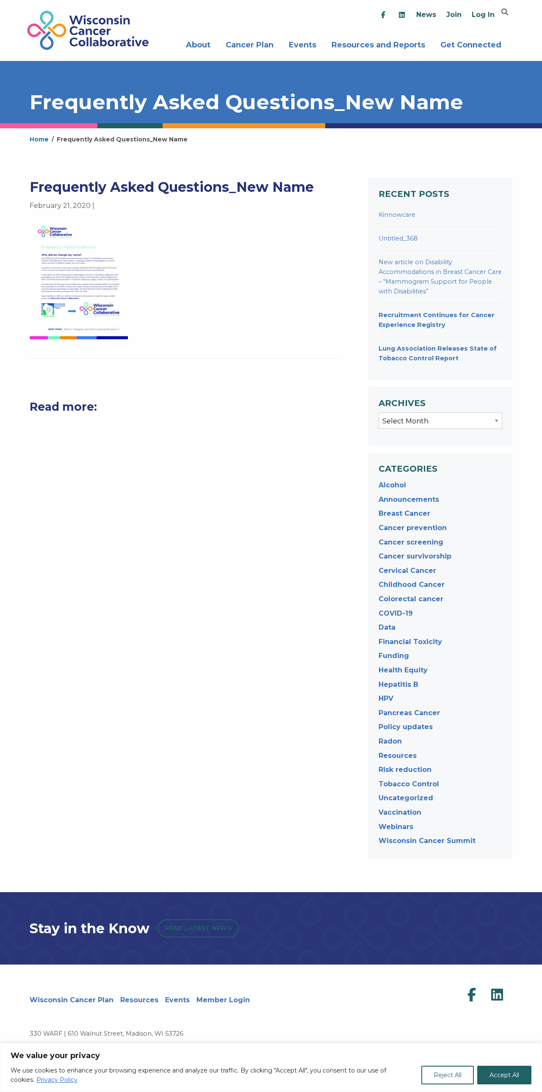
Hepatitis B (398, 684)
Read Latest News (198, 928)
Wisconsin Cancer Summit (427, 841)
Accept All (504, 1075)
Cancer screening (411, 542)
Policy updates (406, 727)
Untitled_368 (398, 238)
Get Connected (470, 43)
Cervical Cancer (407, 571)
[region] (271, 1067)
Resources (398, 756)
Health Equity (403, 670)
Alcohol (392, 485)
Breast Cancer (404, 513)
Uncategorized (406, 798)
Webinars (396, 827)
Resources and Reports (378, 43)
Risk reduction (405, 770)
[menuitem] (383, 15)
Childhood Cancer (412, 585)
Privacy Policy (56, 1080)
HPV (386, 698)
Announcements (409, 499)
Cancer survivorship (415, 556)
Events (302, 43)
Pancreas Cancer (409, 713)
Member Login (223, 1000)
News (426, 15)
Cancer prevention (413, 528)
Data (387, 627)
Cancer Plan (250, 43)
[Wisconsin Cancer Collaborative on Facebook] (471, 995)
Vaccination (400, 812)
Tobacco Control (409, 784)
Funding (394, 656)
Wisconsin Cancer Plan (71, 1000)
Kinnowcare (397, 214)
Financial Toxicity (410, 642)
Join (454, 15)
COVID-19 (396, 613)
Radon (390, 741)
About (198, 43)
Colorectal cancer (411, 599)
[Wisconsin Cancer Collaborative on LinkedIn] (497, 995)
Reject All (448, 1075)
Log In (483, 15)
